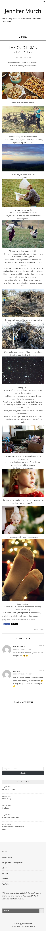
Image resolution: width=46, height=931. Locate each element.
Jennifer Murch (23, 11)
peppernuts (35, 612)
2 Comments (39, 629)
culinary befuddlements (10, 817)
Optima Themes (29, 927)
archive (5, 873)
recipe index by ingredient (12, 862)
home (4, 851)
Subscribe (23, 773)
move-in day (6, 799)
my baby (5, 616)
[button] (44, 2)
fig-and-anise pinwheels (25, 619)
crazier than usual (30, 616)
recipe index (7, 857)
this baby (5, 808)
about (4, 868)
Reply (41, 646)
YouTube (5, 884)
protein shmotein (8, 789)
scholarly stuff (16, 616)
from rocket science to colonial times (13, 828)
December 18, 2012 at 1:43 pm (22, 674)
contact (5, 878)
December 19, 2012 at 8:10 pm (22, 649)
